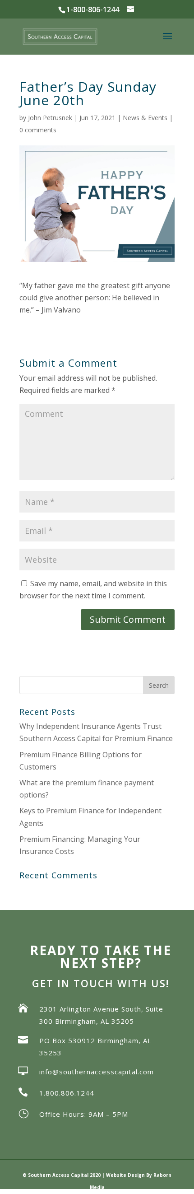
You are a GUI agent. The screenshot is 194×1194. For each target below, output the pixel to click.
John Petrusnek (50, 117)
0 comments (37, 130)
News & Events (145, 117)
